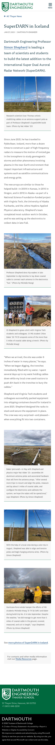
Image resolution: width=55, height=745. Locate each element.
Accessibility (33, 727)
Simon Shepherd (16, 47)
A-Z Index (6, 727)
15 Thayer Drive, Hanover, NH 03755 (19, 703)
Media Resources (24, 659)
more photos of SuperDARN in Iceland (28, 643)
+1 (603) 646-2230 (11, 706)
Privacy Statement (18, 727)
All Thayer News (14, 16)
